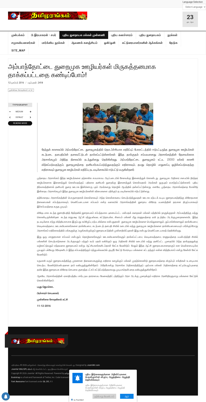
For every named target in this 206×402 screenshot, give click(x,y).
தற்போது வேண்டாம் (104, 396)
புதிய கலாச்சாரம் (122, 35)
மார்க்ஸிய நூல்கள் (53, 42)
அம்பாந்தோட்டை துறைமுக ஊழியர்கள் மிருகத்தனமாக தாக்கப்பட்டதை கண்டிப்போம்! (82, 70)
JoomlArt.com (93, 365)
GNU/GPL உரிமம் (25, 369)
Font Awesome (18, 381)
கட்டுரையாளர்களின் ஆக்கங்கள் (142, 42)
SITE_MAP (18, 50)
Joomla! (15, 369)
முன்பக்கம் (18, 35)
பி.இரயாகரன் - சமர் (43, 35)
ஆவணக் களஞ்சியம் (84, 42)
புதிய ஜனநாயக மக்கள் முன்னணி (84, 35)
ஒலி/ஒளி (110, 42)
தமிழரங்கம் (69, 373)
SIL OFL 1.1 (48, 381)
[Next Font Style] (30, 117)
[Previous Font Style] (10, 117)
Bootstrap (15, 377)
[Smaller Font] (10, 111)
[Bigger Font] (30, 111)
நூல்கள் (173, 35)
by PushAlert (79, 399)
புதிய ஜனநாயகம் (150, 35)
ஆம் (127, 396)
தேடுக (173, 42)
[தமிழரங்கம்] (47, 16)
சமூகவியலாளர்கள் (23, 42)
